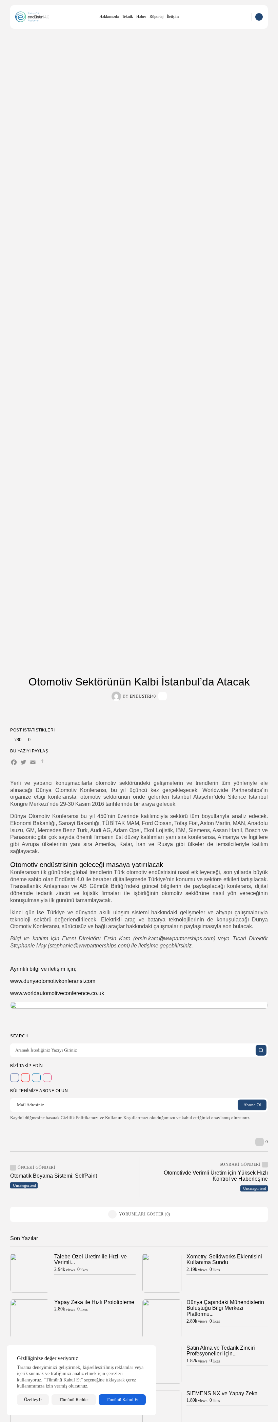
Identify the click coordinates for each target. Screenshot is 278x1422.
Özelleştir (33, 1399)
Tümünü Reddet (74, 1399)
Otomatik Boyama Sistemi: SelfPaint (53, 1176)
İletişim (173, 16)
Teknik (127, 16)
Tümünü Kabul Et (122, 1399)
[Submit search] (261, 1050)
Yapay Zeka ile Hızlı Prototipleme (94, 1302)
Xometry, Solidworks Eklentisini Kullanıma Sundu (224, 1260)
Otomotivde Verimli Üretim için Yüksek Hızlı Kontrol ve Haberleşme (216, 1176)
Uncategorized (24, 1185)
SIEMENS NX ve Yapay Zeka (222, 1393)
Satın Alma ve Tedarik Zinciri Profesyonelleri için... (220, 1351)
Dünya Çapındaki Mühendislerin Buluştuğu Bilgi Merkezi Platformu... (225, 1308)
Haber (141, 16)
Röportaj (156, 16)
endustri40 (143, 696)
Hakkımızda (109, 16)
